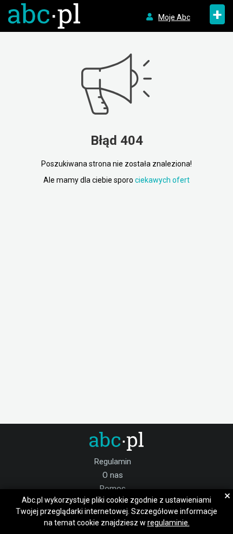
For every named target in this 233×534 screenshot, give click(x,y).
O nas (112, 475)
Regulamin (112, 461)
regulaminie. (168, 522)
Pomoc (113, 488)
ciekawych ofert (162, 180)
